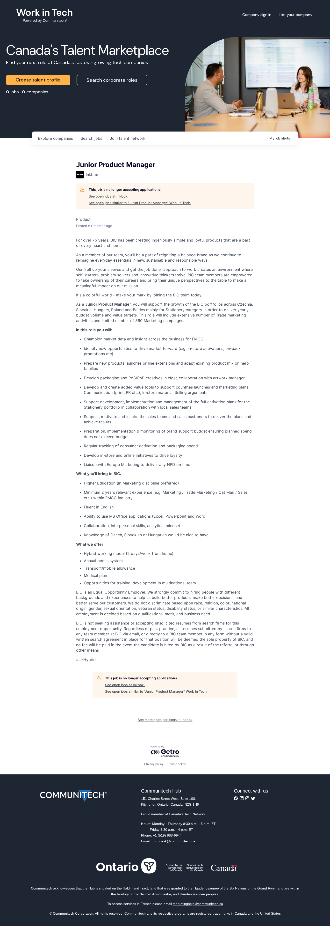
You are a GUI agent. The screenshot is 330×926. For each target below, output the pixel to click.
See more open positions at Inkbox (165, 720)
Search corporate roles (111, 80)
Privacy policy (154, 764)
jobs (91, 138)
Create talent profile (38, 80)
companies (55, 138)
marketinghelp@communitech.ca (198, 904)
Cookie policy (176, 764)
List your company (296, 14)
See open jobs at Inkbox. (108, 196)
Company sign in (256, 14)
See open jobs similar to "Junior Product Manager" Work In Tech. (140, 203)
